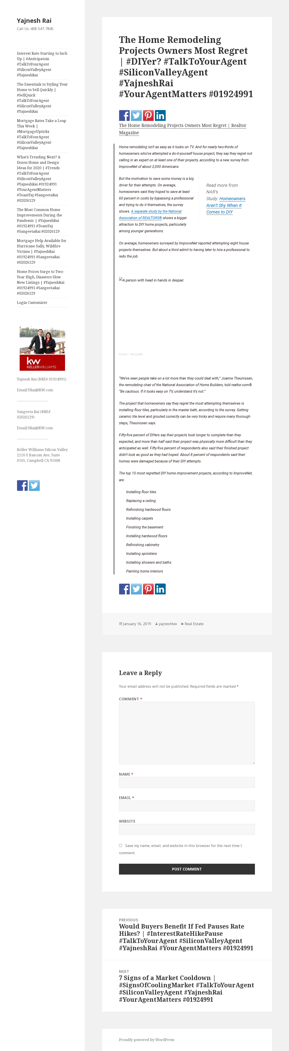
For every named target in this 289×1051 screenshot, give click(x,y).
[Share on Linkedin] (160, 115)
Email (126, 797)
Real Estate (194, 623)
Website (127, 821)
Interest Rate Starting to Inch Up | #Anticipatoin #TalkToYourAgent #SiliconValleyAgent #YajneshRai (42, 64)
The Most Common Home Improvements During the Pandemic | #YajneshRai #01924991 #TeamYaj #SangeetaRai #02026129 (39, 220)
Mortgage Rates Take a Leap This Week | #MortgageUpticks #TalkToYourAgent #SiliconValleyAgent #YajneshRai (41, 134)
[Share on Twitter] (136, 115)
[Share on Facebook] (124, 115)
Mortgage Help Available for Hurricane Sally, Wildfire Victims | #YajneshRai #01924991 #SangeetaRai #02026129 (41, 251)
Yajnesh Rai (34, 20)
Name (126, 774)
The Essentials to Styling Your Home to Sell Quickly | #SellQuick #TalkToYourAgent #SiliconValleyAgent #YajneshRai (42, 98)
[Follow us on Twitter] (34, 485)
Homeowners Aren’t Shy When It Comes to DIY (225, 205)
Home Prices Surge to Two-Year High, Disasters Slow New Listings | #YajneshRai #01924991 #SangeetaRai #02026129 (40, 282)
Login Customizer (32, 302)
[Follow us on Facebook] (22, 485)
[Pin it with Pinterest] (148, 115)
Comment (130, 699)
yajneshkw (168, 623)
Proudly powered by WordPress (146, 1039)
